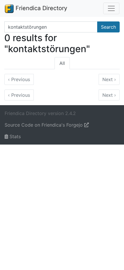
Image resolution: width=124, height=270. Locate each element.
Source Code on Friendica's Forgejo (44, 125)
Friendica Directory (40, 8)
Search (108, 27)
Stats (14, 136)
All (62, 63)
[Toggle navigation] (111, 8)
